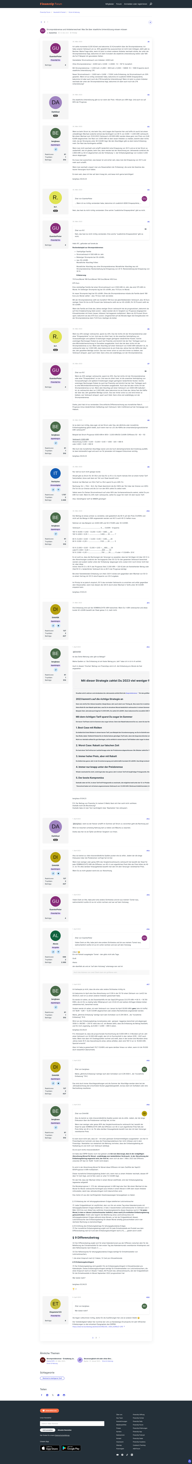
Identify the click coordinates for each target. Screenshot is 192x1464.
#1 (149, 42)
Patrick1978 (50, 1361)
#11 (148, 603)
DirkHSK (77, 652)
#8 (148, 420)
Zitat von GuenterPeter (83, 199)
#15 (148, 895)
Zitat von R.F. (80, 230)
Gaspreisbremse (131, 693)
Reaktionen (49, 154)
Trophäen (48, 157)
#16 (148, 929)
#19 (148, 1105)
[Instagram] (122, 1455)
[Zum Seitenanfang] (189, 1461)
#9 (148, 467)
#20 (148, 1297)
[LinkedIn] (132, 1455)
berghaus (78, 824)
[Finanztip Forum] (51, 4)
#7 (149, 364)
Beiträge (48, 65)
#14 (148, 851)
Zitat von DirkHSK (81, 1113)
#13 (148, 819)
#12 (148, 647)
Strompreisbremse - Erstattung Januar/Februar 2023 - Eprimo (71, 1359)
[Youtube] (117, 1455)
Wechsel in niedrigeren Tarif (52, 1378)
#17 (148, 984)
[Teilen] (150, 22)
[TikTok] (127, 1455)
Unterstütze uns (51, 1410)
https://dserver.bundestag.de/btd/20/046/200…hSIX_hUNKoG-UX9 (97, 1327)
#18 (148, 1061)
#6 (148, 329)
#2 (149, 95)
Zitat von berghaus (82, 1069)
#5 (149, 222)
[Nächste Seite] (47, 22)
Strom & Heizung (52, 1363)
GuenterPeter (53, 33)
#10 (148, 511)
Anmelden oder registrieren (135, 4)
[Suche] (151, 4)
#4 (148, 190)
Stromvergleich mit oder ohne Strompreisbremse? (104, 1359)
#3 (148, 127)
